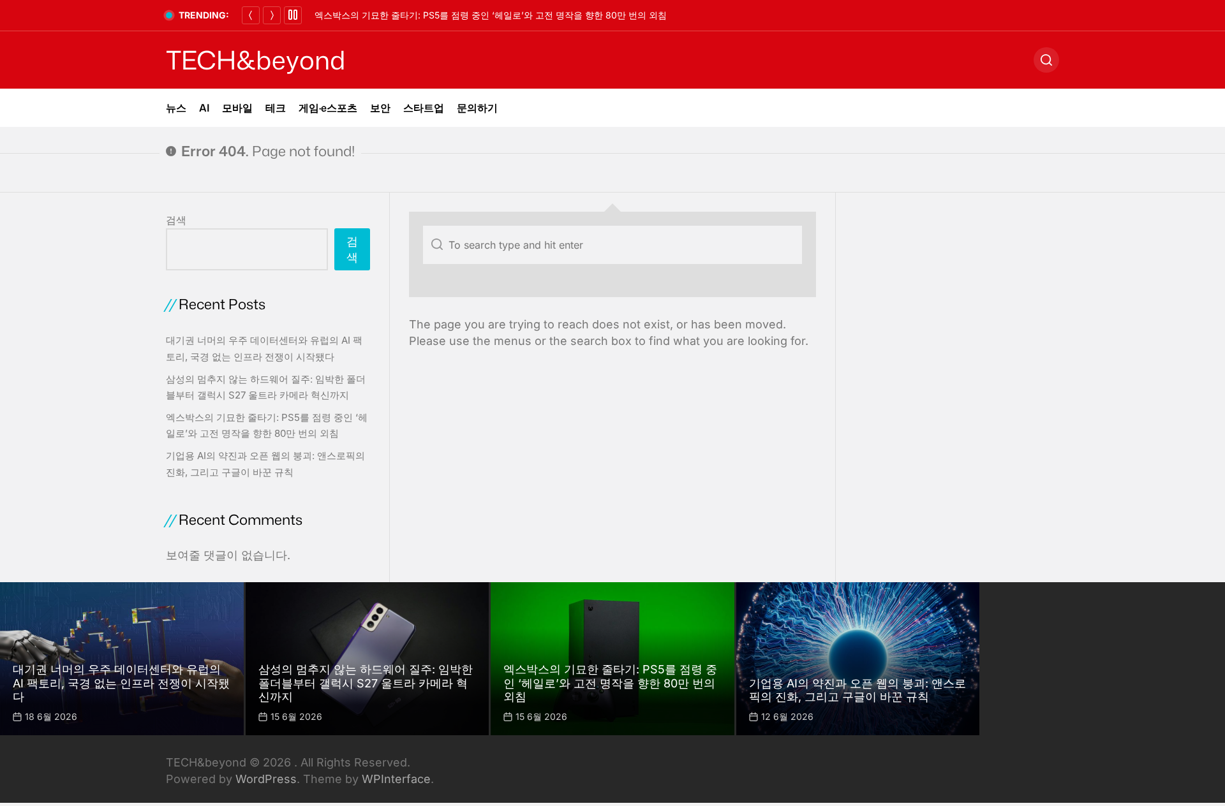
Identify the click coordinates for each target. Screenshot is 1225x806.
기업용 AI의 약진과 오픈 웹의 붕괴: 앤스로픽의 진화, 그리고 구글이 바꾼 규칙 (857, 690)
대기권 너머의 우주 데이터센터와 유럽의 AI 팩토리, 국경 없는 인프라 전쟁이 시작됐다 (121, 683)
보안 (380, 107)
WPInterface (396, 779)
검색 (176, 220)
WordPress (266, 779)
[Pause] (293, 15)
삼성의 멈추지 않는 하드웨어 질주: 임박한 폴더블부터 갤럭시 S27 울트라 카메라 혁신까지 (365, 683)
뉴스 (176, 107)
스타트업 (423, 107)
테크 (275, 107)
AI (204, 107)
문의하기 (477, 107)
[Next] (272, 15)
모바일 (237, 107)
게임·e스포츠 (328, 107)
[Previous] (251, 15)
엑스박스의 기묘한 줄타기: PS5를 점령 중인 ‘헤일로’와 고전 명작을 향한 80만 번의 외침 (491, 15)
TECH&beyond (255, 60)
